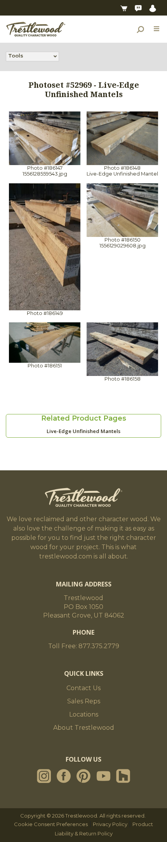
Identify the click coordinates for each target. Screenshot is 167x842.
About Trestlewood (83, 727)
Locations (83, 714)
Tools (15, 55)
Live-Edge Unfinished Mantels (83, 431)
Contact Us (83, 688)
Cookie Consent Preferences (51, 824)
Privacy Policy (110, 824)
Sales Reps (83, 701)
